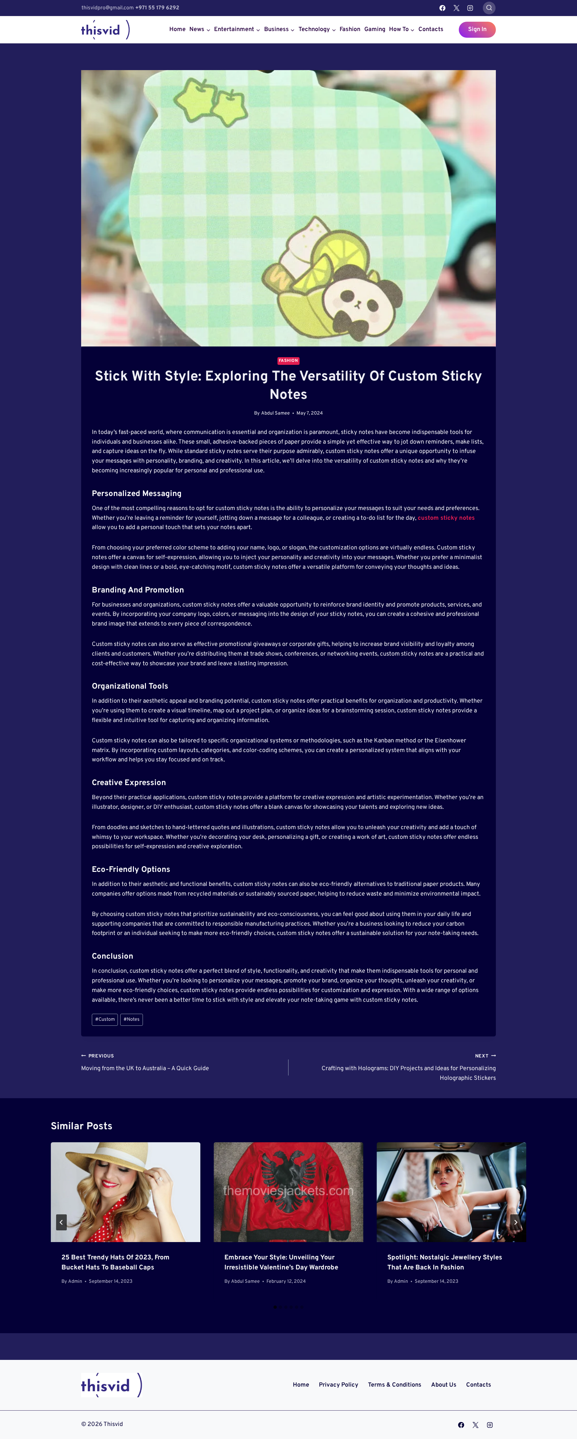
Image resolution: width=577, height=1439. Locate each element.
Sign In (477, 29)
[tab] (275, 1307)
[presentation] (125, 1192)
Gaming (374, 29)
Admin (75, 1281)
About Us (443, 1385)
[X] (456, 8)
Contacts (430, 29)
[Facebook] (442, 8)
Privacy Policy (338, 1385)
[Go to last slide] (61, 1222)
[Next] (515, 1222)
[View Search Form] (489, 8)
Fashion (350, 29)
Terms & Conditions (394, 1385)
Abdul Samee (275, 413)
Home (177, 29)
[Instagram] (470, 8)
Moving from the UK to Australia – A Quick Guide (145, 1062)
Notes (132, 1019)
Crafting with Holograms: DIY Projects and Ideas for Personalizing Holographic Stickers (409, 1067)
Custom (105, 1019)
